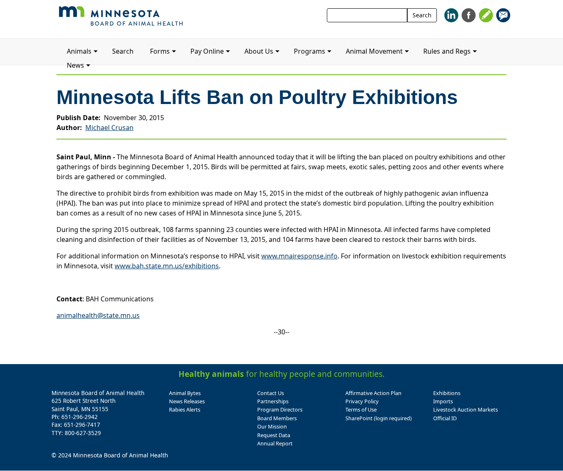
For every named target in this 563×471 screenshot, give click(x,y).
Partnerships (273, 401)
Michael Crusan (109, 127)
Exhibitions (446, 393)
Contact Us (270, 393)
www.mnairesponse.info (299, 255)
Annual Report (275, 443)
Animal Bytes (185, 393)
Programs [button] (309, 51)
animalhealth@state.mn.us (98, 315)
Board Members (277, 418)
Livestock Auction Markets (465, 409)
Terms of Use (361, 409)
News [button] (75, 65)
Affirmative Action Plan (373, 393)
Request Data (273, 435)
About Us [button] (258, 51)
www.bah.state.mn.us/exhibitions (167, 265)
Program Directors (280, 409)
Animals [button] (79, 51)
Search (422, 15)
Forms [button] (160, 51)
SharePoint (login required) (378, 418)
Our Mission (272, 426)
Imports (443, 401)
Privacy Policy (362, 401)
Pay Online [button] (207, 51)
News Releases (187, 401)
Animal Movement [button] (374, 51)
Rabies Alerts (184, 409)
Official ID (445, 418)
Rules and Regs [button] (447, 51)
